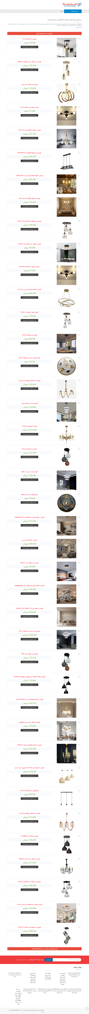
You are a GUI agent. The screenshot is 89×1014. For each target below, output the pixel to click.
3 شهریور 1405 (77, 21)
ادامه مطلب (79, 27)
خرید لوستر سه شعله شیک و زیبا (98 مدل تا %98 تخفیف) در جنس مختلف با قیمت (64, 19)
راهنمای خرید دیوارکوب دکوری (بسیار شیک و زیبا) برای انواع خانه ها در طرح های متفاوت (62, 979)
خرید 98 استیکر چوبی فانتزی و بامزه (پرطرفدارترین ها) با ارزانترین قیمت (74, 974)
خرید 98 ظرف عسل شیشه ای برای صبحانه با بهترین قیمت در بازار (14, 974)
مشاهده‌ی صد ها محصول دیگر (44, 33)
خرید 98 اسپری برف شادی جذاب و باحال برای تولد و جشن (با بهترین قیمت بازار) (74, 990)
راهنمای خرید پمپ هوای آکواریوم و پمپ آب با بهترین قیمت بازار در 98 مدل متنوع (59, 990)
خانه (81, 14)
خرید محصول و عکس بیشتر (29, 47)
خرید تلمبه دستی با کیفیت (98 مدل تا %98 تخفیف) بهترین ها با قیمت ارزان (44, 990)
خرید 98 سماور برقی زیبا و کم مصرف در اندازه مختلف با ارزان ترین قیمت (29, 990)
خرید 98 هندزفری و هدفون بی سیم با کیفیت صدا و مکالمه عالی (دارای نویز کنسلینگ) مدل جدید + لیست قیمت (18, 996)
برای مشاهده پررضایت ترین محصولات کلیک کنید (44, 948)
